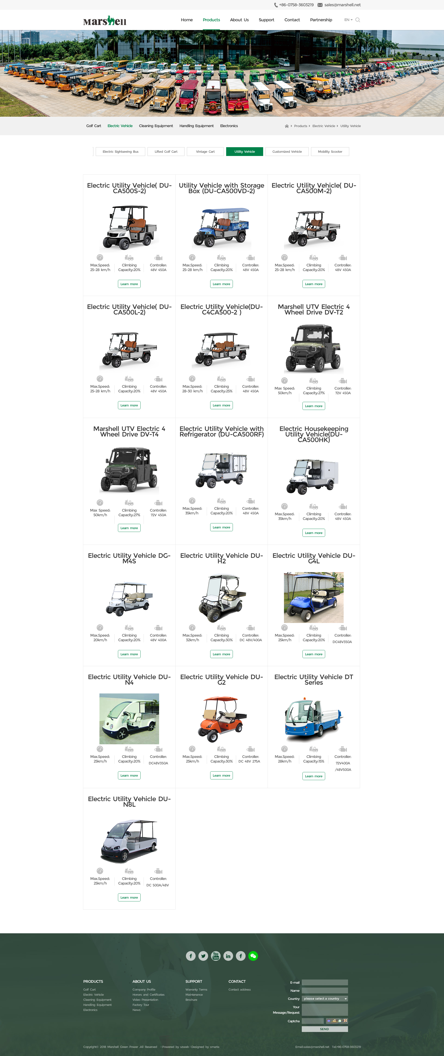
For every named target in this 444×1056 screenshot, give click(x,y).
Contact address (239, 989)
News (136, 1010)
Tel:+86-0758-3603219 (345, 1047)
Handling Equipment (196, 126)
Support (266, 19)
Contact (292, 19)
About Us (239, 19)
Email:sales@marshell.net (312, 1047)
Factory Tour (141, 1005)
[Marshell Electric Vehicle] (104, 20)
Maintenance (194, 994)
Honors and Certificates (148, 994)
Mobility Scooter (330, 152)
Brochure (191, 999)
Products (211, 19)
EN (346, 20)
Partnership (321, 19)
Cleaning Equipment (156, 126)
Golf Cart (93, 126)
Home (187, 19)
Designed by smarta (205, 1047)
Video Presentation (145, 999)
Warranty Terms (196, 989)
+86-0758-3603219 (296, 4)
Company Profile (144, 989)
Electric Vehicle (120, 126)
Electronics (229, 126)
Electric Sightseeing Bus (120, 152)
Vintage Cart (205, 152)
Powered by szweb (175, 1047)
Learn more (129, 284)
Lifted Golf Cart (166, 152)
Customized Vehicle (287, 152)
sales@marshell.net (342, 4)
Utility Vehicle (350, 126)
